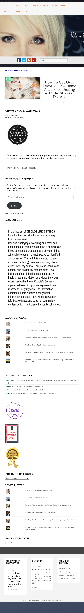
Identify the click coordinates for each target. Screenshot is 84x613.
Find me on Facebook (20, 167)
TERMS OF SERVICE (67, 579)
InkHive (36, 600)
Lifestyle (16, 5)
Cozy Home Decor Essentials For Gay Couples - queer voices (28, 380)
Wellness (36, 5)
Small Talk (9, 12)
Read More (59, 102)
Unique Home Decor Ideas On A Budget (29, 386)
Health (26, 5)
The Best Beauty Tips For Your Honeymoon (40, 345)
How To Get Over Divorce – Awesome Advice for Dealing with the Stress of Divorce (59, 89)
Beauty (46, 5)
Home (6, 5)
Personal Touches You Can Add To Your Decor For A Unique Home (48, 337)
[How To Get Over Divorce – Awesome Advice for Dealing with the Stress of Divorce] (22, 88)
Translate (21, 117)
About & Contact (24, 12)
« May (34, 587)
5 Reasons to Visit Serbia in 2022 (36, 330)
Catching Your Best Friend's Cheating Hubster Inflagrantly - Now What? (49, 352)
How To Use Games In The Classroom (38, 323)
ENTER (14, 205)
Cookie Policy (65, 568)
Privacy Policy (65, 572)
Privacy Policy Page (67, 575)
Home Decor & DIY (60, 5)
